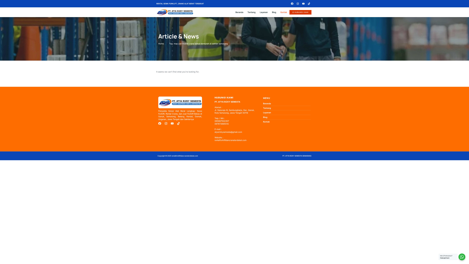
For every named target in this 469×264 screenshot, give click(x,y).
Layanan (264, 12)
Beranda (239, 12)
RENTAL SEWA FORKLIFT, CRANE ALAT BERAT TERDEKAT (180, 4)
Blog (274, 12)
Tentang (252, 12)
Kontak (283, 12)
